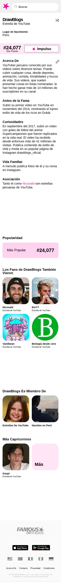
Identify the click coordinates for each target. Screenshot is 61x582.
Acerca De (11, 568)
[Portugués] (20, 558)
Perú (6, 35)
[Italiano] (40, 558)
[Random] (57, 20)
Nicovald (28, 183)
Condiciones (49, 568)
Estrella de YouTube (16, 23)
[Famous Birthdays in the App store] (20, 547)
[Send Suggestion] (57, 62)
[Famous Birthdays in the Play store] (41, 547)
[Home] (30, 530)
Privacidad (35, 568)
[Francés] (30, 558)
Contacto (23, 568)
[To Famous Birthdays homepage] (6, 6)
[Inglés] (10, 558)
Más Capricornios (17, 439)
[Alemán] (51, 558)
